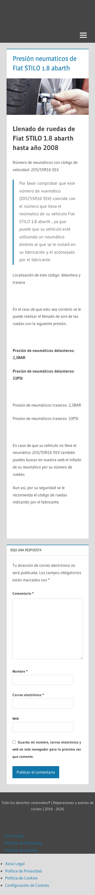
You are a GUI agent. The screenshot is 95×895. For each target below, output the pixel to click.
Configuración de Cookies (27, 885)
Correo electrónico (28, 695)
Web (15, 718)
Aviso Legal (15, 835)
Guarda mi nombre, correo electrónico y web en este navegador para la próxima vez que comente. (46, 749)
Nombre (20, 671)
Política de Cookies (21, 850)
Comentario (23, 593)
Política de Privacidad (23, 842)
